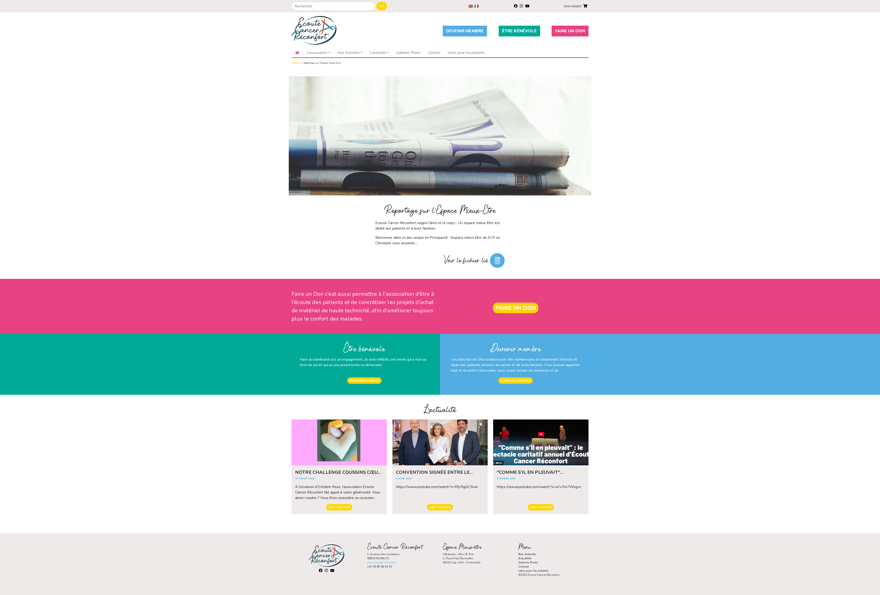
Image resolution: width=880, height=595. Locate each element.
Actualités (525, 558)
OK (381, 6)
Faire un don (570, 31)
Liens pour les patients (533, 571)
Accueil (296, 63)
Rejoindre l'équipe (364, 380)
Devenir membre (465, 31)
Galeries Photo (528, 562)
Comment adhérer (515, 380)
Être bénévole (519, 31)
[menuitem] (470, 6)
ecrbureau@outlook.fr (381, 562)
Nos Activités (527, 554)
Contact (523, 566)
